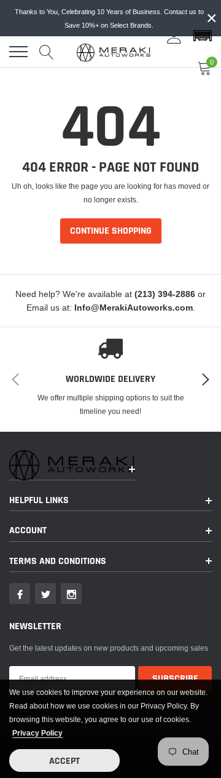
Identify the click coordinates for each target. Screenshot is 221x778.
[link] (19, 593)
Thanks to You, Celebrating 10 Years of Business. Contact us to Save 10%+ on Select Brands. (109, 18)
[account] (174, 36)
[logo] (113, 51)
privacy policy (37, 732)
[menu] (18, 51)
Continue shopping (111, 230)
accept (64, 761)
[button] (202, 36)
